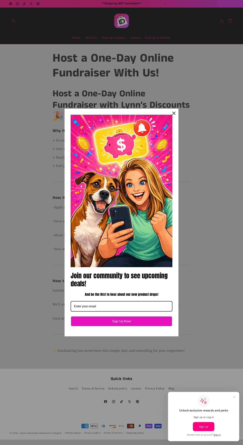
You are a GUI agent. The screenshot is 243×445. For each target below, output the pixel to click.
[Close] (173, 113)
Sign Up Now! (121, 321)
